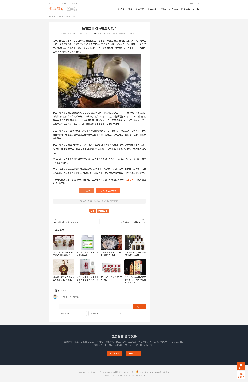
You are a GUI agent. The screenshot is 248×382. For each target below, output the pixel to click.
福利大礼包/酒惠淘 (108, 190)
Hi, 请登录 (53, 3)
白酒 (130, 9)
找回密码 (73, 3)
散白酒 (162, 9)
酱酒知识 (101, 33)
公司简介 (114, 353)
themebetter (110, 372)
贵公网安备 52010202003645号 (150, 372)
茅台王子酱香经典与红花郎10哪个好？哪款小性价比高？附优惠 (135, 280)
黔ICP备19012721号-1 (127, 372)
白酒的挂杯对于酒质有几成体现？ (66, 222)
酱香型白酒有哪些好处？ (99, 28)
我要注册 (63, 3)
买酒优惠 (139, 9)
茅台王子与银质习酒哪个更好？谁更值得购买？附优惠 (87, 280)
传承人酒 (151, 9)
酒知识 (68, 17)
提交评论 (139, 307)
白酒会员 (129, 179)
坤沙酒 (121, 9)
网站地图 (165, 372)
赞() (131, 33)
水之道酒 (173, 9)
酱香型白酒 (102, 211)
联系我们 (193, 3)
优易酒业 (56, 9)
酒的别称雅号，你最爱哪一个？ (133, 222)
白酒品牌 (185, 9)
